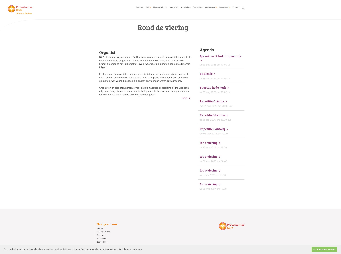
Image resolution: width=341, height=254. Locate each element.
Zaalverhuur (198, 7)
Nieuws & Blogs (160, 7)
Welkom (139, 7)
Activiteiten (185, 7)
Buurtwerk (173, 7)
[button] (143, 249)
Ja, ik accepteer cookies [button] (324, 249)
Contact (236, 7)
